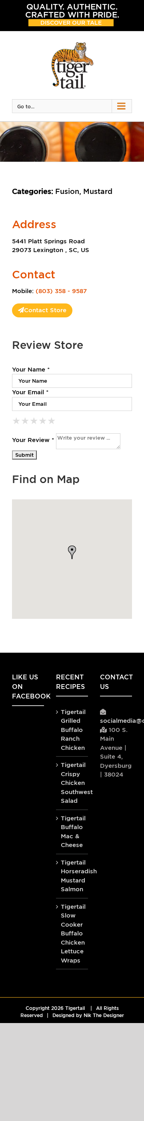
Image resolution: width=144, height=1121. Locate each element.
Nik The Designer (104, 1015)
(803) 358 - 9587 (61, 291)
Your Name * (31, 369)
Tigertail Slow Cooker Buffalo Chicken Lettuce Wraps (72, 933)
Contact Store (45, 310)
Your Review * (33, 440)
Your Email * (30, 392)
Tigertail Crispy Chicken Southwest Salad (72, 782)
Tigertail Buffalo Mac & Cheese (72, 831)
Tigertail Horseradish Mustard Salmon (72, 876)
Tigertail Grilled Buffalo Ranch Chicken (72, 729)
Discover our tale (71, 22)
